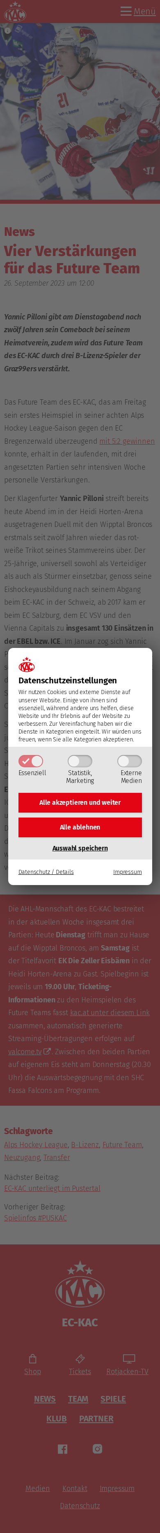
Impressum (127, 872)
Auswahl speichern (80, 848)
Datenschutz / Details (46, 872)
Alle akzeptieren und (80, 802)
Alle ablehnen (80, 827)
